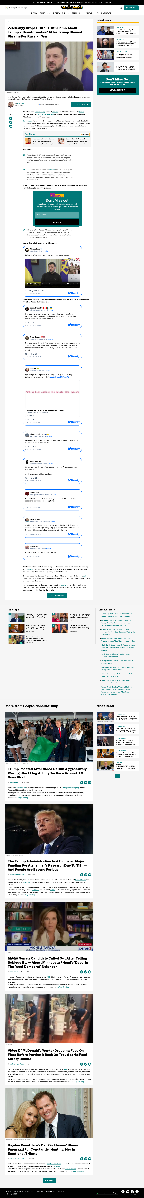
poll (84, 576)
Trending (76, 13)
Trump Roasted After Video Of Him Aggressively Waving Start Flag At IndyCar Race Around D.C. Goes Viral (47, 773)
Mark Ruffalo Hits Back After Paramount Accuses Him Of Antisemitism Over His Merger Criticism (70, 2)
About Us (8, 1191)
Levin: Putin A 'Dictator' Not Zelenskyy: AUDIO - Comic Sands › (115, 655)
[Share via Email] (10, 126)
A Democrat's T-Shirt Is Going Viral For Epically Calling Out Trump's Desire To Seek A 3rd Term (36, 616)
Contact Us (60, 1191)
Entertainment (60, 13)
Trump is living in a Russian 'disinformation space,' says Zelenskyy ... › (116, 693)
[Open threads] (132, 1191)
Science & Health (122, 52)
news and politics (39, 13)
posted (31, 569)
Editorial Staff (50, 1191)
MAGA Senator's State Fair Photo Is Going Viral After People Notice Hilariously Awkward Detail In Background (36, 628)
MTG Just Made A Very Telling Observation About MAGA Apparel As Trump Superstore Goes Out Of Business (126, 743)
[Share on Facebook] (10, 118)
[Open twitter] (127, 1191)
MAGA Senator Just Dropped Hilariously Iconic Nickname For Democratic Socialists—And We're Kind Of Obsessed (125, 767)
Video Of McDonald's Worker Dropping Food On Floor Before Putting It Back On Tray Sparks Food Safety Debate (47, 1055)
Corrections (39, 1191)
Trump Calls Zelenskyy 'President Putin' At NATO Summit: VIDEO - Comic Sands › (116, 688)
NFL (48, 977)
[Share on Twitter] (10, 122)
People (89, 13)
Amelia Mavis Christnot (17, 874)
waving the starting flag (70, 788)
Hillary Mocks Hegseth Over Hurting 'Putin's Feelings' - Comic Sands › (117, 675)
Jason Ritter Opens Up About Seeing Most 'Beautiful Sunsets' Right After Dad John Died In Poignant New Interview (126, 33)
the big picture (104, 13)
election (64, 585)
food (65, 1069)
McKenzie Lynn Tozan (17, 1064)
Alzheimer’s (27, 882)
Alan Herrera (21, 103)
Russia (81, 112)
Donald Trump (40, 112)
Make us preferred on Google (18, 7)
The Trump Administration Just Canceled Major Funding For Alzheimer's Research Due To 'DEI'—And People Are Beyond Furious (47, 865)
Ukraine (55, 112)
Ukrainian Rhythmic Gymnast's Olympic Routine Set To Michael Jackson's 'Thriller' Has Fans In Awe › (118, 631)
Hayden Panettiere (54, 1164)
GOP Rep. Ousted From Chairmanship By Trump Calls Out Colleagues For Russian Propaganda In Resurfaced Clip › (116, 622)
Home (9, 22)
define (52, 890)
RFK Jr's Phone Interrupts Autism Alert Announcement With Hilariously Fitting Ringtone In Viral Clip (125, 56)
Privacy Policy (18, 1191)
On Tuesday (27, 121)
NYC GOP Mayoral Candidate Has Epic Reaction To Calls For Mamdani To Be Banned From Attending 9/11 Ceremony (80, 616)
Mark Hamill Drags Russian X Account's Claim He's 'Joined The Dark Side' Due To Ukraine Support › (118, 647)
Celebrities (120, 27)
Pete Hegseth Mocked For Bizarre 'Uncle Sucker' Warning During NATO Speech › (116, 615)
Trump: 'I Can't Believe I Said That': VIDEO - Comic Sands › (117, 662)
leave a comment (81, 105)
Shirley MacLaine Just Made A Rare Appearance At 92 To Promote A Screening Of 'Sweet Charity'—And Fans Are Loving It (126, 45)
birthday (57, 1166)
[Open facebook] (123, 1191)
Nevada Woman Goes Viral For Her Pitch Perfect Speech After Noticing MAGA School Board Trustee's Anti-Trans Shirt (36, 640)
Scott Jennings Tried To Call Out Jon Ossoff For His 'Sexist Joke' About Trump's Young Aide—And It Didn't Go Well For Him (126, 732)
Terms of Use (29, 1191)
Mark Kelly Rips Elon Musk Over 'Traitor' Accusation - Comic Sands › (116, 681)
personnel (35, 890)
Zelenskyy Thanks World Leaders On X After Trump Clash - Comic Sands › (117, 668)
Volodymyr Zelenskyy (46, 114)
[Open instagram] (137, 1191)
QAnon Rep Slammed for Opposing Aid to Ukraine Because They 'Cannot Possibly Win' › (118, 640)
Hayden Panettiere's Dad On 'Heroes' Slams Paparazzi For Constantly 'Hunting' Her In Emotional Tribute (43, 1149)
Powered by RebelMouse (132, 1194)
